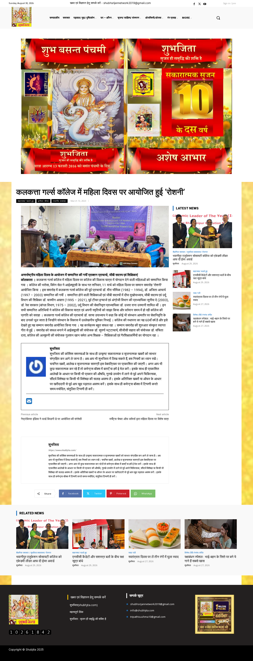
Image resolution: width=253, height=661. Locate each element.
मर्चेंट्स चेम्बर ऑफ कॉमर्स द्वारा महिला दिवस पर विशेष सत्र (139, 419)
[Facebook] (194, 3)
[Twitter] (199, 3)
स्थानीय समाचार (59, 201)
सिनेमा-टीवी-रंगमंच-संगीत (202, 315)
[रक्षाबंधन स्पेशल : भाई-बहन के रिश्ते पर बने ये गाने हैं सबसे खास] (182, 322)
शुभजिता (53, 445)
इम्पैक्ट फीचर (43, 201)
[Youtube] (205, 3)
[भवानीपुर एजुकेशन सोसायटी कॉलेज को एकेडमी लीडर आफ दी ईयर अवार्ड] (202, 231)
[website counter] (30, 633)
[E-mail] (29, 402)
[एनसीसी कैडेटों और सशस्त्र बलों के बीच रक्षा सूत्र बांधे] (182, 279)
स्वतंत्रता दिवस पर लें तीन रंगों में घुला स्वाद (210, 298)
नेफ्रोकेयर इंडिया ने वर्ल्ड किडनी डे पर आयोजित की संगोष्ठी (51, 419)
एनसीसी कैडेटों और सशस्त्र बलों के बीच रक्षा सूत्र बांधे (212, 276)
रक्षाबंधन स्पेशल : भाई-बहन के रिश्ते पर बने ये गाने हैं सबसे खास (211, 320)
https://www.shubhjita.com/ (62, 450)
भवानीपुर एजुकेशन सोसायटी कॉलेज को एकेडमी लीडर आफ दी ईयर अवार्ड (39, 559)
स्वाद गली (196, 293)
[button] (218, 18)
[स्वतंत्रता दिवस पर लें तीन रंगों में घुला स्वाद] (182, 301)
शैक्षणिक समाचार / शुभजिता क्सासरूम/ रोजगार (190, 252)
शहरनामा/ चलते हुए (26, 201)
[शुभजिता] (34, 460)
